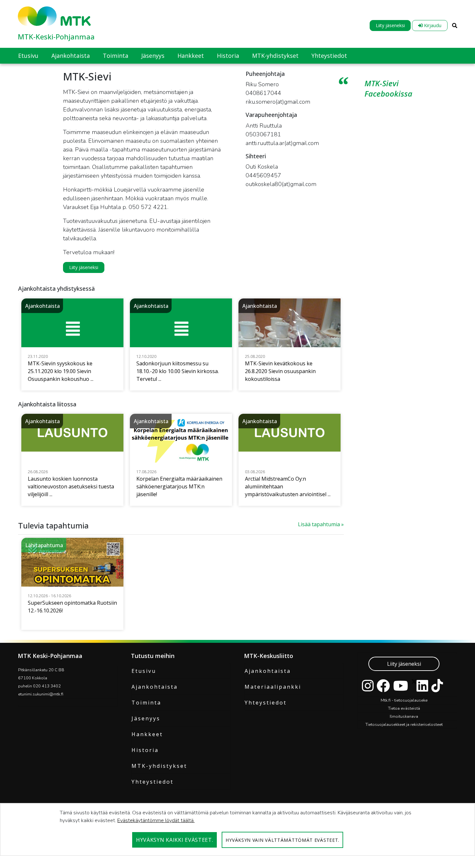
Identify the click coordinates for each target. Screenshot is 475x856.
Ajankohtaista (155, 686)
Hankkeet (147, 734)
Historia (145, 750)
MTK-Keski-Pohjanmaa (56, 36)
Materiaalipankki (273, 686)
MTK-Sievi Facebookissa (388, 88)
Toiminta (146, 702)
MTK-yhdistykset (159, 765)
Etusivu (144, 670)
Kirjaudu (432, 25)
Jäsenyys (146, 718)
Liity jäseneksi (390, 25)
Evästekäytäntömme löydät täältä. (156, 820)
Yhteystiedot (153, 781)
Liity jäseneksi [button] (83, 267)
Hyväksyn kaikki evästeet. (174, 839)
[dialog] (237, 829)
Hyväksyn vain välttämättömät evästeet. (282, 840)
